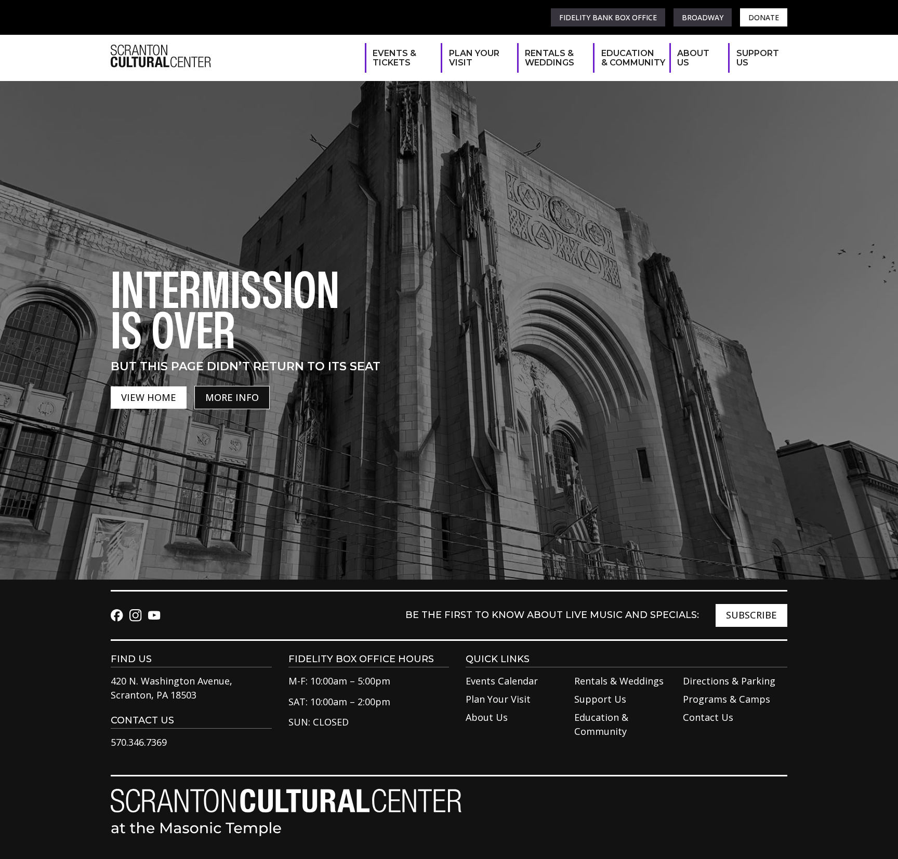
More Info (232, 397)
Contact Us (708, 717)
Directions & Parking (729, 681)
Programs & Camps (726, 699)
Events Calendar (502, 681)
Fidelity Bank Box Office (608, 17)
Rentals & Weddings (549, 58)
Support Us (756, 58)
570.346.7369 (139, 742)
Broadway (702, 17)
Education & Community (630, 58)
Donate (763, 17)
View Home (148, 397)
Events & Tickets (394, 58)
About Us (693, 58)
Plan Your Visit (474, 58)
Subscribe (751, 615)
